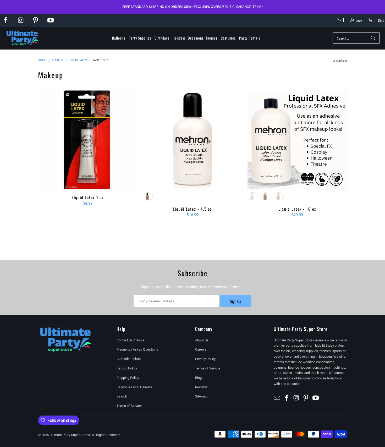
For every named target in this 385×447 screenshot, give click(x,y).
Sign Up (235, 301)
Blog (198, 378)
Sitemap (201, 396)
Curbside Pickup (129, 359)
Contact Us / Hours (131, 340)
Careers (201, 349)
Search (122, 396)
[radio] (148, 196)
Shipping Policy (128, 378)
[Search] (373, 38)
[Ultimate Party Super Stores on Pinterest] (35, 20)
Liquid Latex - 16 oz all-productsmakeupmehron (297, 145)
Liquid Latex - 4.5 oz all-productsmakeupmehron (192, 145)
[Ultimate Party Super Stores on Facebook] (6, 20)
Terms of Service (129, 406)
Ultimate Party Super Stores (70, 435)
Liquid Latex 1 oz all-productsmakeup (88, 140)
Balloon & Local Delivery (134, 387)
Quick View (87, 151)
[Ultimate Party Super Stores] (22, 38)
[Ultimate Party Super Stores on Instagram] (20, 20)
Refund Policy (127, 368)
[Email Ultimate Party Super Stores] (340, 20)
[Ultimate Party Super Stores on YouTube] (50, 20)
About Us (201, 340)
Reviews (201, 387)
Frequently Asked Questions (137, 349)
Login (359, 20)
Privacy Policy (205, 359)
